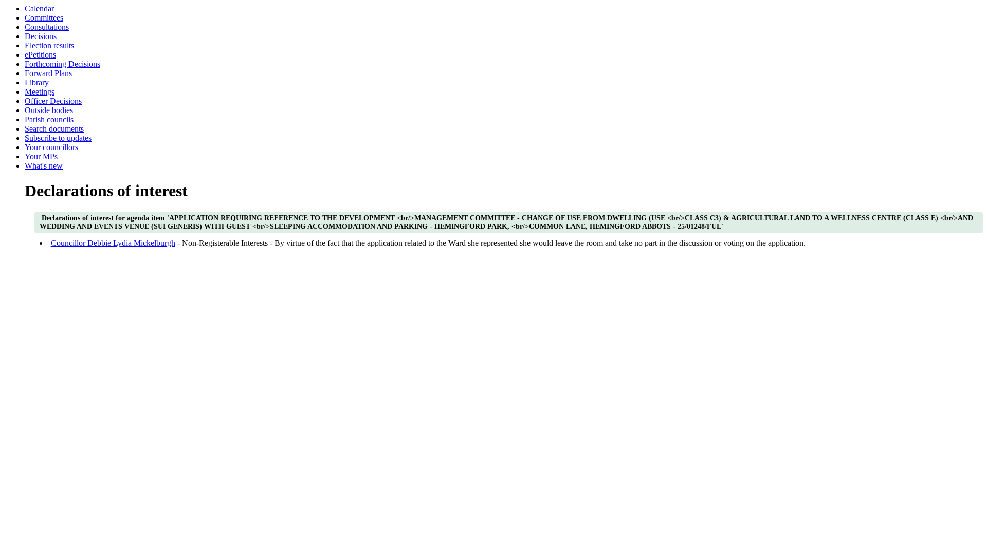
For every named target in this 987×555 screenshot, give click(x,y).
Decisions (41, 36)
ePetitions (40, 54)
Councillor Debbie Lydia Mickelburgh (113, 242)
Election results (49, 45)
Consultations (47, 27)
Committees (44, 17)
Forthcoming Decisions (62, 64)
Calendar (39, 8)
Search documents (54, 128)
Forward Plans (48, 73)
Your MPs (41, 156)
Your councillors (51, 147)
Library (37, 82)
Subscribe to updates (58, 138)
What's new (44, 165)
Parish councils (49, 119)
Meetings (39, 91)
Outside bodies (49, 110)
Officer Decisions (53, 101)
